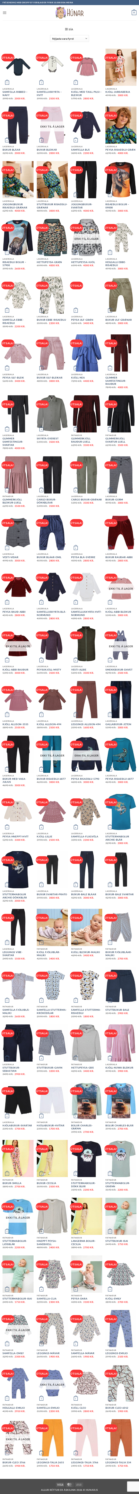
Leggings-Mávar (48, 1353)
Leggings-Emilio (116, 1353)
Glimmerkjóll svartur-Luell (115, 440)
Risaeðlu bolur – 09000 (117, 206)
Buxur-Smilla (12, 1183)
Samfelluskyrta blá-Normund (51, 613)
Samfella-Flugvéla (84, 836)
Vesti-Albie (78, 669)
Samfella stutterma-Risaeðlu (86, 1011)
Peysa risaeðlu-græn (120, 149)
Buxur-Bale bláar (83, 894)
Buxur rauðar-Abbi (119, 557)
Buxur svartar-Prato (52, 894)
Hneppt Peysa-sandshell (47, 1242)
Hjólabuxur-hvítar (50, 1125)
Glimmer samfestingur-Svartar (13, 441)
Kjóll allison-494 (49, 724)
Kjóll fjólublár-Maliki (48, 954)
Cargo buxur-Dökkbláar (46, 501)
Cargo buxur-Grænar (86, 499)
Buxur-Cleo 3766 (14, 1462)
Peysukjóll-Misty (49, 669)
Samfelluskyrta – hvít (49, 93)
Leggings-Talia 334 (118, 1462)
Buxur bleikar (47, 149)
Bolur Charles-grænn (82, 1127)
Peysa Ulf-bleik (13, 377)
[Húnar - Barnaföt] (69, 12)
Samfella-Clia (46, 1298)
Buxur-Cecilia (46, 1183)
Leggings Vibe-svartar (13, 954)
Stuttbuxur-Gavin (50, 1067)
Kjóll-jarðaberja (117, 91)
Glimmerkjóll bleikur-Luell (12, 501)
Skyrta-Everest (47, 438)
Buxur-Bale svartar (119, 894)
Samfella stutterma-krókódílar (52, 1011)
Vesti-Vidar (10, 557)
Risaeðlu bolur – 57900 (14, 264)
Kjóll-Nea (78, 377)
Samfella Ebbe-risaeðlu (13, 321)
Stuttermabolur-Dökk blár (83, 1185)
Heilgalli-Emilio (14, 1407)
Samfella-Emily (13, 1353)
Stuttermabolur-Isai (17, 1298)
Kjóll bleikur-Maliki (85, 952)
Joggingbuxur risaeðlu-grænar (15, 206)
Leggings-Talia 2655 (50, 1462)
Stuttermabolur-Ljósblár (15, 1242)
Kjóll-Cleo (78, 1407)
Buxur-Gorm (114, 499)
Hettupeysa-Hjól (83, 262)
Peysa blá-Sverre (83, 557)
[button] (5, 12)
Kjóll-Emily (113, 1298)
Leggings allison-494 (86, 724)
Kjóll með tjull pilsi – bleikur (86, 93)
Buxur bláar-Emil (49, 557)
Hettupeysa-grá (82, 1067)
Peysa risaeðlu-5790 (85, 778)
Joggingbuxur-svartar (81, 206)
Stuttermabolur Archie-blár (117, 838)
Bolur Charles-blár (119, 1125)
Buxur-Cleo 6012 (116, 1407)
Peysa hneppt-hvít (16, 836)
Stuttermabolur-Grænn (117, 1185)
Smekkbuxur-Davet (119, 669)
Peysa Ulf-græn (82, 319)
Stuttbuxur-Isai (116, 1240)
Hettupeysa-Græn (49, 262)
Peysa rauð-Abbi (14, 611)
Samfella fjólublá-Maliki (16, 1011)
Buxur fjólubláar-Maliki (118, 954)
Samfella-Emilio (48, 1407)
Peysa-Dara (79, 1298)
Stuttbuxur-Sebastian (11, 1069)
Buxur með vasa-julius (14, 780)
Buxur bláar (11, 149)
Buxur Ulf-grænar (118, 319)
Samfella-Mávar (82, 1353)
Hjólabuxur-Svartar (17, 1125)
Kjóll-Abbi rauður (15, 669)
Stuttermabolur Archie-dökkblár (15, 896)
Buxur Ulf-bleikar (50, 377)
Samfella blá (80, 149)
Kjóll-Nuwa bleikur (119, 1067)
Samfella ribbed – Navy (15, 93)
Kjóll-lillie (44, 836)
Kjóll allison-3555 (15, 724)
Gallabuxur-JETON (118, 724)
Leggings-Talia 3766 (84, 1462)
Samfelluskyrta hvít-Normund (86, 613)
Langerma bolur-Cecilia (83, 1242)
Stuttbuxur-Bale (117, 1009)
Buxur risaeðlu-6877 (51, 778)
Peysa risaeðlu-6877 (119, 778)
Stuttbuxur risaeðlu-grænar (52, 206)
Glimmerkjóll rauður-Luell (81, 440)
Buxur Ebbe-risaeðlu (51, 319)
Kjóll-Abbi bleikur (118, 611)
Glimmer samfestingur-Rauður (115, 380)
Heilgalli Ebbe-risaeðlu (115, 264)
